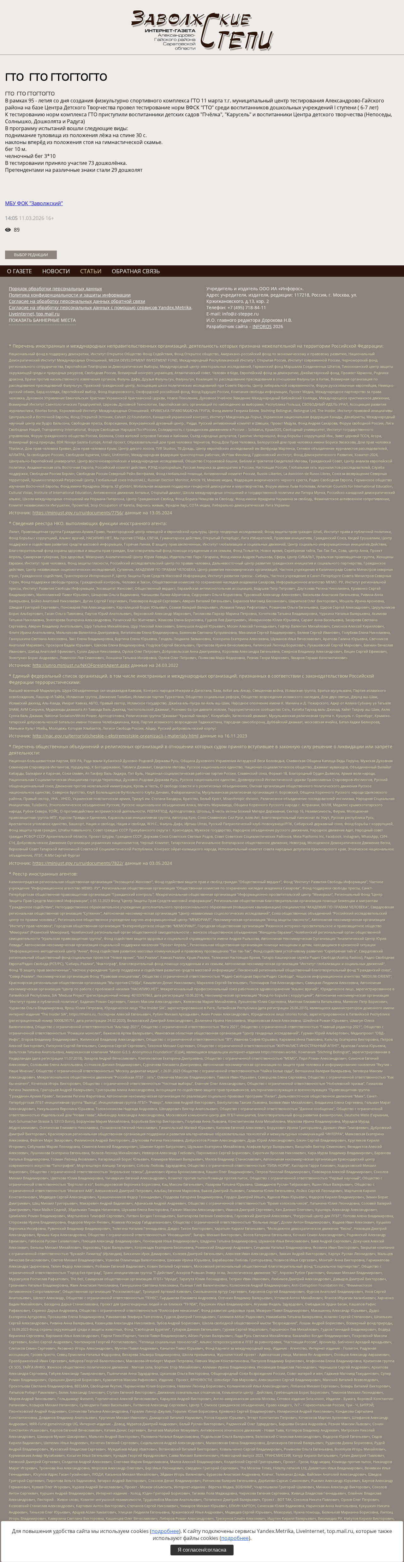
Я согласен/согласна (202, 1550)
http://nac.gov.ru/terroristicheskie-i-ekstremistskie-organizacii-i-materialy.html (116, 736)
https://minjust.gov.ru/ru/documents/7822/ (78, 863)
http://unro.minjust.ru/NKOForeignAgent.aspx (81, 665)
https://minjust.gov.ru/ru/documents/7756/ (78, 513)
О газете (19, 271)
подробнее (165, 1531)
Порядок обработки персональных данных (55, 289)
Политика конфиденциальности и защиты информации (70, 295)
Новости (56, 271)
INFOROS (262, 326)
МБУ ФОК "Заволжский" (34, 203)
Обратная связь (136, 271)
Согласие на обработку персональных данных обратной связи (77, 301)
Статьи (91, 271)
